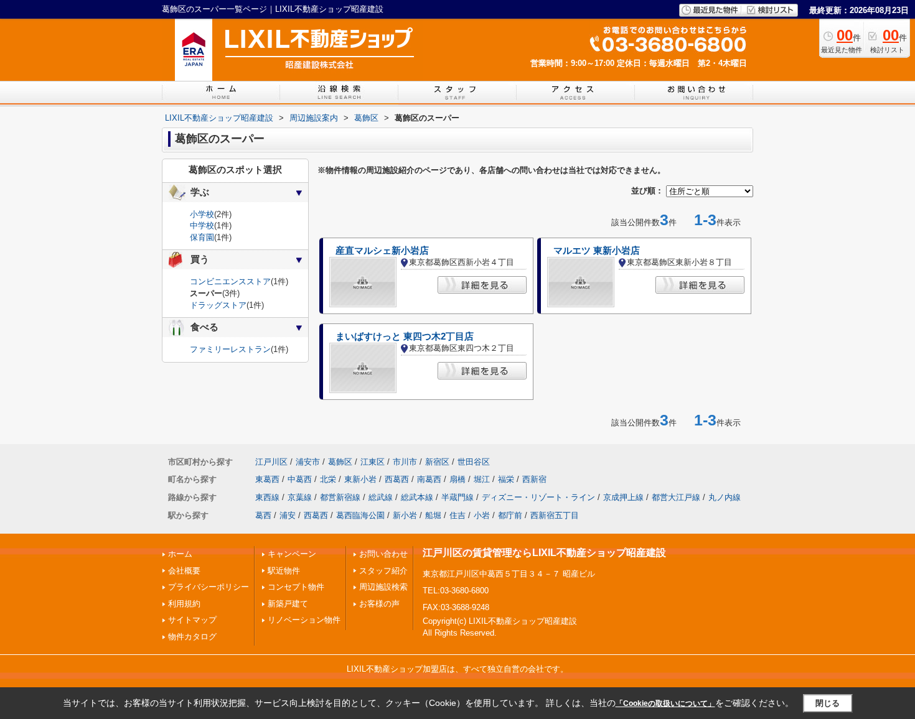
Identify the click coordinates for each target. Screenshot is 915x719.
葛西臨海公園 (360, 515)
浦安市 (308, 461)
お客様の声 (379, 603)
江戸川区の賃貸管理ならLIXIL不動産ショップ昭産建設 (544, 552)
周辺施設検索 (383, 586)
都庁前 (510, 515)
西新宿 (534, 479)
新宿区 (437, 461)
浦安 (287, 515)
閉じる (827, 703)
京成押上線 (623, 497)
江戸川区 (271, 461)
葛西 (263, 515)
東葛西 (267, 479)
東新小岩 (360, 479)
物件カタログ (192, 636)
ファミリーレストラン (230, 349)
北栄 (328, 479)
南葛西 (429, 479)
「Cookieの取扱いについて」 (665, 703)
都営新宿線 (340, 497)
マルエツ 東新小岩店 (596, 251)
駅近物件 (284, 570)
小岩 (482, 515)
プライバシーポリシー (208, 586)
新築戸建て (288, 603)
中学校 (202, 225)
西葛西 (397, 479)
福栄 (506, 479)
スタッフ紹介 (383, 570)
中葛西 (300, 479)
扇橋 (457, 479)
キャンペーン (292, 554)
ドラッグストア (218, 305)
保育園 (202, 237)
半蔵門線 (457, 497)
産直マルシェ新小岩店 (382, 251)
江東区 (372, 461)
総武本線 (417, 497)
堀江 (482, 479)
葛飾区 (340, 461)
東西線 (267, 497)
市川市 (405, 461)
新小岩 (405, 515)
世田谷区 (474, 461)
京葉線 (300, 497)
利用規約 (184, 603)
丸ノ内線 (724, 497)
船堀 (433, 515)
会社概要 (184, 570)
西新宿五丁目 (554, 515)
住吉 (457, 515)
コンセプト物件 (296, 586)
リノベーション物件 (304, 619)
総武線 (380, 497)
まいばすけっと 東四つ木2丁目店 (405, 336)
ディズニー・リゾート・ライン (538, 497)
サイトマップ (192, 619)
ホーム (180, 554)
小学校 (202, 214)
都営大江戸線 (676, 497)
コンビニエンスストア (230, 281)
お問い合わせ (383, 554)
